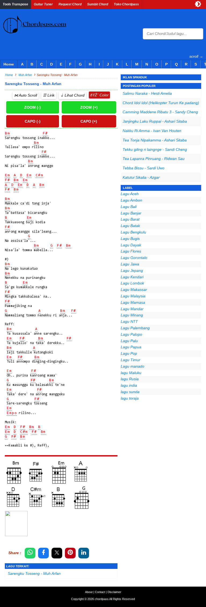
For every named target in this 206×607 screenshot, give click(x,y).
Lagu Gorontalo (134, 257)
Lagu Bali (129, 206)
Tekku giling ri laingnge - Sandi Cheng (155, 149)
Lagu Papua (131, 347)
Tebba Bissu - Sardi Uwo (143, 168)
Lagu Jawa (130, 264)
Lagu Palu (129, 341)
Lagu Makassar (134, 289)
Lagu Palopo (131, 334)
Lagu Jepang (132, 270)
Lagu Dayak (131, 245)
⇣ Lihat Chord (72, 95)
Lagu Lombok (132, 283)
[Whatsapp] (30, 553)
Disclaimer (114, 592)
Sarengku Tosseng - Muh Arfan (34, 573)
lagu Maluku (131, 373)
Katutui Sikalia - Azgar (141, 177)
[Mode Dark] (198, 4)
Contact (100, 592)
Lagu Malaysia (133, 296)
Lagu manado (132, 366)
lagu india (129, 385)
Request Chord (70, 4)
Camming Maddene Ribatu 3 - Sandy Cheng (160, 112)
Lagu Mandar (132, 309)
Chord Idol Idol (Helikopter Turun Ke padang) (161, 103)
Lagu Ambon (131, 200)
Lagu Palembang (135, 328)
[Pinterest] (70, 553)
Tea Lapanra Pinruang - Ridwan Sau (154, 158)
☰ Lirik (48, 95)
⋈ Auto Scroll (25, 95)
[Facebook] (43, 553)
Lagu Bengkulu (133, 232)
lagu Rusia (130, 379)
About (89, 592)
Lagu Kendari (132, 277)
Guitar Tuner (43, 4)
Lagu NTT (129, 321)
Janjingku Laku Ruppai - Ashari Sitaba (155, 121)
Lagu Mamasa (133, 302)
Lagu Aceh (130, 194)
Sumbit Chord (97, 4)
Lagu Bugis (130, 238)
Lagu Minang (132, 315)
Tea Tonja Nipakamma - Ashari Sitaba (155, 140)
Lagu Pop (129, 353)
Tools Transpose (15, 4)
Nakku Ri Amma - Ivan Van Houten (152, 131)
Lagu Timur (130, 360)
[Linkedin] (83, 553)
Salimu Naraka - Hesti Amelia (147, 93)
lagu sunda (130, 392)
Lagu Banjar (131, 213)
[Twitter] (57, 553)
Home (8, 64)
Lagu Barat (130, 219)
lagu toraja (130, 398)
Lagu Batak (130, 226)
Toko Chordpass (126, 4)
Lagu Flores (131, 251)
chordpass (102, 599)
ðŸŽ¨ (94, 95)
